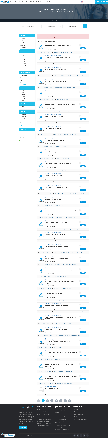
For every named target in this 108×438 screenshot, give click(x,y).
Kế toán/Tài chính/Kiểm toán (60, 181)
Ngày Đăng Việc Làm (25, 129)
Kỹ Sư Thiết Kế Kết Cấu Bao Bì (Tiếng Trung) (58, 341)
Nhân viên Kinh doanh (51, 388)
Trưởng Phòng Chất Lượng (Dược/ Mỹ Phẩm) (58, 45)
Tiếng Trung (24, 43)
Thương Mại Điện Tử (70, 371)
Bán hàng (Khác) (58, 87)
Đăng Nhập (91, 2)
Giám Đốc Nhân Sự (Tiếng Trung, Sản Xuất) (57, 152)
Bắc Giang (45, 75)
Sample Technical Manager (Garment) (56, 305)
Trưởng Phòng (24, 80)
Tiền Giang (50, 134)
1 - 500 (23, 55)
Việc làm (12, 1)
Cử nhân (23, 120)
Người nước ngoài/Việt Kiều (67, 323)
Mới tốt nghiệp (24, 75)
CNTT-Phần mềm (60, 99)
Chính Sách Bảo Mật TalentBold (81, 419)
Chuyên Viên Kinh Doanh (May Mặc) (55, 81)
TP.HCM (40, 52)
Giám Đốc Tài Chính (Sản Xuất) (54, 175)
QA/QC (71, 52)
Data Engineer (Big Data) (52, 93)
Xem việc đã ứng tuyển (44, 414)
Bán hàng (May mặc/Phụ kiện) (69, 87)
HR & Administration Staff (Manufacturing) (58, 270)
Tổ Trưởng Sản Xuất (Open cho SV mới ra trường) (60, 104)
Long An (45, 52)
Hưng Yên (49, 371)
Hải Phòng (41, 99)
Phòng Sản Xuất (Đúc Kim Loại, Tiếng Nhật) (57, 246)
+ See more (23, 84)
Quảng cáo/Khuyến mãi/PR (59, 371)
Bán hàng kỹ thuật (57, 323)
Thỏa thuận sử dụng (78, 411)
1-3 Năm (23, 92)
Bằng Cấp (23, 111)
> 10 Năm (23, 100)
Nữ (22, 108)
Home (51, 20)
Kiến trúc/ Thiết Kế (66, 63)
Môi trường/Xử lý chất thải (76, 63)
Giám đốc (23, 82)
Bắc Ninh (49, 75)
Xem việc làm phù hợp (43, 411)
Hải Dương (46, 99)
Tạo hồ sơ (41, 409)
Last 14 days (24, 135)
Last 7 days (24, 133)
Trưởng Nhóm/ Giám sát (26, 78)
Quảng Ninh (52, 99)
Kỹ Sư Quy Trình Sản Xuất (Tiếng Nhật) (56, 222)
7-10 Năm (24, 98)
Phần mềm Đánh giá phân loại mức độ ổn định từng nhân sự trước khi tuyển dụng (62, 421)
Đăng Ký (86, 2)
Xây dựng (66, 240)
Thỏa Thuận (24, 53)
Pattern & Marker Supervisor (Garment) (57, 187)
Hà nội (40, 75)
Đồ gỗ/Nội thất (58, 205)
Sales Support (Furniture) (53, 199)
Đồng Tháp (50, 181)
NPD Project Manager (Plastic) (54, 140)
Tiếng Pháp (24, 40)
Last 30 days (24, 137)
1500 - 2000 (24, 61)
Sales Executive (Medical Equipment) (56, 329)
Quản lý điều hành (67, 134)
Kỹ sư (23, 122)
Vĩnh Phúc (49, 252)
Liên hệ (76, 416)
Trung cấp (24, 116)
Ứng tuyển (83, 48)
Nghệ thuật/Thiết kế (83, 193)
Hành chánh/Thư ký (60, 158)
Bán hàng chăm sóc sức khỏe (74, 335)
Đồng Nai (51, 63)
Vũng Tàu (45, 276)
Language (23, 35)
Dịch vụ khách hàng (68, 217)
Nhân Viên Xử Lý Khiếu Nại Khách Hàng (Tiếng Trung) (60, 211)
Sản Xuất (66, 52)
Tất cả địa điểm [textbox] (51, 26)
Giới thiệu (76, 409)
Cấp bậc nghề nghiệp (25, 72)
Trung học (24, 114)
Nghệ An (41, 217)
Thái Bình (50, 193)
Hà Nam (40, 193)
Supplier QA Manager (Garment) (54, 116)
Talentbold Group (77, 406)
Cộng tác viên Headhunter (50, 1)
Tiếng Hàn (24, 47)
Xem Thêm (23, 427)
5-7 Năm (23, 96)
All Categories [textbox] (73, 26)
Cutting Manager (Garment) (53, 128)
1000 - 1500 (24, 59)
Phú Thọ (44, 252)
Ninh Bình (46, 217)
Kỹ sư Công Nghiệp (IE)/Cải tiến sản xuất (77, 75)
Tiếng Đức (24, 42)
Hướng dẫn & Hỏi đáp (79, 414)
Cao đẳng (23, 118)
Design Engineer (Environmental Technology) (59, 57)
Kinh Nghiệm (23, 87)
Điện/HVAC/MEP (71, 111)
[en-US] (82, 2)
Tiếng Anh (24, 38)
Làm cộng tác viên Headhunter (45, 419)
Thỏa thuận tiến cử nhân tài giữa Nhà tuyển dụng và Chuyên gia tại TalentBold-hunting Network (44, 423)
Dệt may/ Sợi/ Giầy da (62, 122)
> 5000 (23, 68)
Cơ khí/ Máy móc (58, 63)
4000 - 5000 (24, 67)
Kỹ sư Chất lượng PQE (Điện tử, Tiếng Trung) (58, 163)
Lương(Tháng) (24, 51)
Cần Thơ (45, 181)
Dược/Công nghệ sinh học (59, 52)
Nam (23, 106)
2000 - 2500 (24, 63)
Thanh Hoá (51, 217)
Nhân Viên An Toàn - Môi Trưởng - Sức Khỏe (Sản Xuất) (61, 353)
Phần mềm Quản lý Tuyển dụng (36, 1)
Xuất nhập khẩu (75, 181)
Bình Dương (46, 63)
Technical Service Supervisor (54, 293)
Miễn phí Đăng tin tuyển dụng (63, 429)
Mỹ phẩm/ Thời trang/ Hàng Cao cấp (71, 193)
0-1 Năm (23, 90)
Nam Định (45, 193)
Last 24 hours (24, 132)
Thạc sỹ (23, 123)
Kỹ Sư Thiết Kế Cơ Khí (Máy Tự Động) (55, 69)
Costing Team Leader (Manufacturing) (56, 258)
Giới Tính (23, 103)
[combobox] (52, 26)
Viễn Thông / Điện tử (62, 111)
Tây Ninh (49, 52)
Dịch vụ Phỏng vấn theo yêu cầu (22, 1)
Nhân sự (67, 158)
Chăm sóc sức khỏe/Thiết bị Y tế (61, 335)
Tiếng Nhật (24, 45)
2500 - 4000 (24, 65)
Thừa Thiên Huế (52, 122)
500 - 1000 (24, 57)
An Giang (41, 181)
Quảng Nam (46, 122)
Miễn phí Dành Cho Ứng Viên (44, 406)
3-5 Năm (23, 94)
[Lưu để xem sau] (80, 45)
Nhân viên (24, 77)
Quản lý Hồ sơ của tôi (43, 416)
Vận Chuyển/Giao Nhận (61, 383)
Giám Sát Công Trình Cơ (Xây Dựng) (55, 234)
